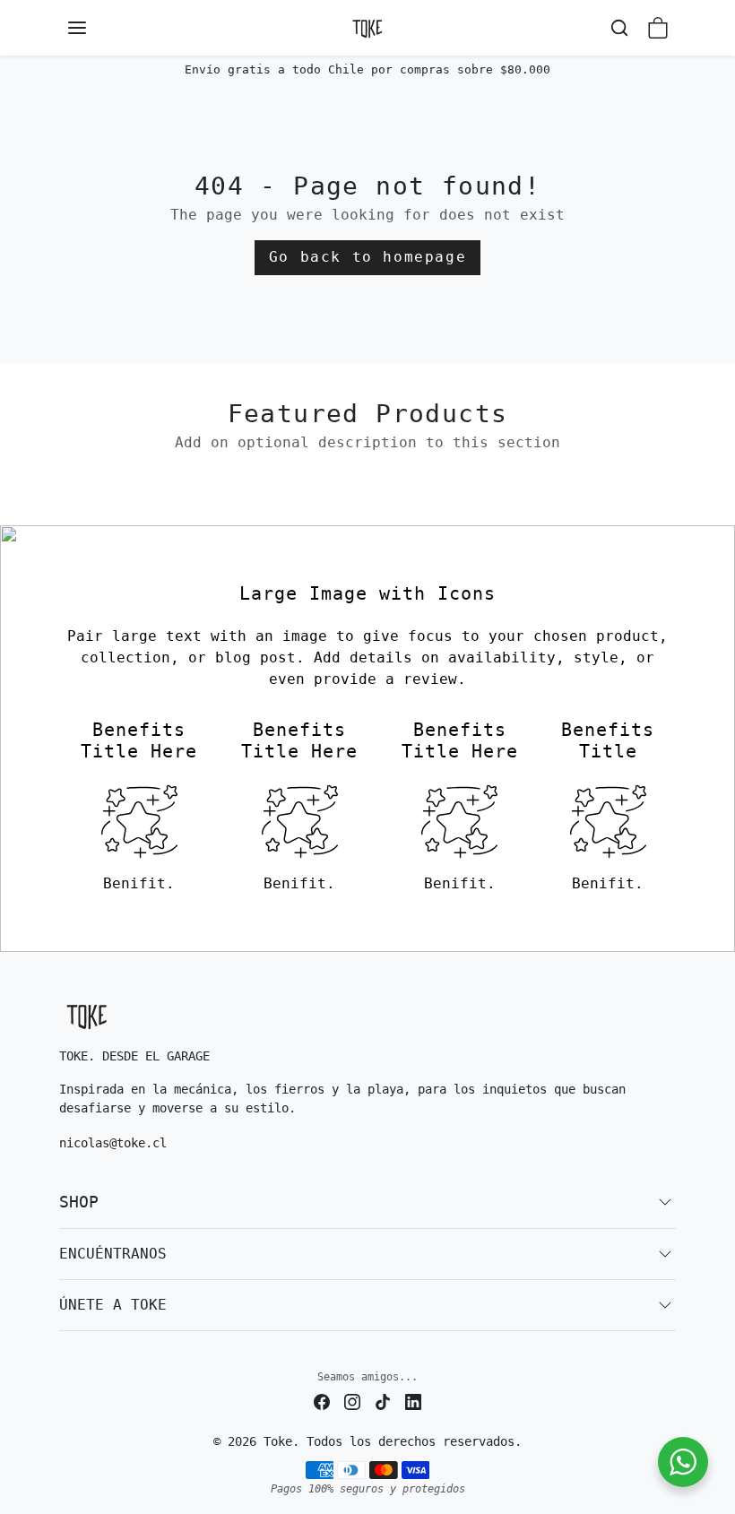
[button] (95, 27)
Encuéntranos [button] (113, 1253)
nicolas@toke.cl (113, 1143)
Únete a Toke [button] (113, 1304)
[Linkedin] (413, 1401)
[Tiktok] (383, 1401)
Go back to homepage (367, 256)
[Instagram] (352, 1401)
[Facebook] (322, 1401)
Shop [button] (79, 1201)
